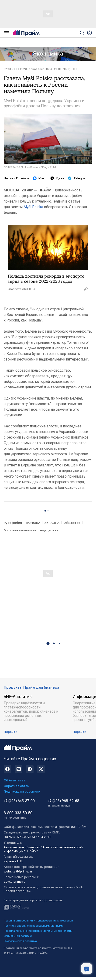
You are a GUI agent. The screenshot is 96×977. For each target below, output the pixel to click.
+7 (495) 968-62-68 (63, 803)
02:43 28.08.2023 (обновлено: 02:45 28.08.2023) (37, 69)
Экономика (48, 53)
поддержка (49, 530)
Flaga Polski (49, 167)
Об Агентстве (14, 780)
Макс (42, 178)
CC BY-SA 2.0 (12, 167)
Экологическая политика (20, 941)
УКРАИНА (51, 523)
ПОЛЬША (33, 523)
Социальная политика (18, 936)
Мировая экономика (20, 530)
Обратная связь (16, 786)
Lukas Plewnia (31, 167)
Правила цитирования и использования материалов (38, 920)
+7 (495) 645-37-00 (19, 801)
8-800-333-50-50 (18, 815)
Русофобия (13, 523)
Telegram (80, 178)
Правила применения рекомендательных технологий (38, 930)
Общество (71, 523)
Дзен (60, 178)
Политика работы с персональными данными (34, 925)
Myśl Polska (33, 207)
